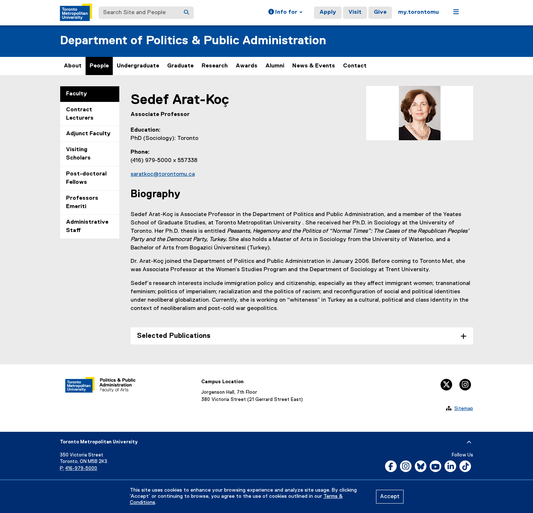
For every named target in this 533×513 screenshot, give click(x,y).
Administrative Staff (87, 226)
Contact (355, 66)
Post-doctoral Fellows (86, 178)
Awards (246, 66)
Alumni (274, 66)
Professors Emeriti (82, 202)
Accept (390, 497)
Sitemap (463, 408)
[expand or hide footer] (469, 442)
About (73, 66)
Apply (327, 12)
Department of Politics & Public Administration (193, 41)
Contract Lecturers (80, 114)
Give (380, 12)
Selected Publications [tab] (173, 335)
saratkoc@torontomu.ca (163, 174)
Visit (354, 12)
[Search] (186, 13)
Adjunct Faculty (88, 134)
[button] (285, 13)
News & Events (313, 66)
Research (215, 66)
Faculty (76, 94)
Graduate (180, 66)
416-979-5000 (81, 468)
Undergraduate (138, 66)
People (99, 66)
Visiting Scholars (78, 154)
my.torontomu (418, 12)
